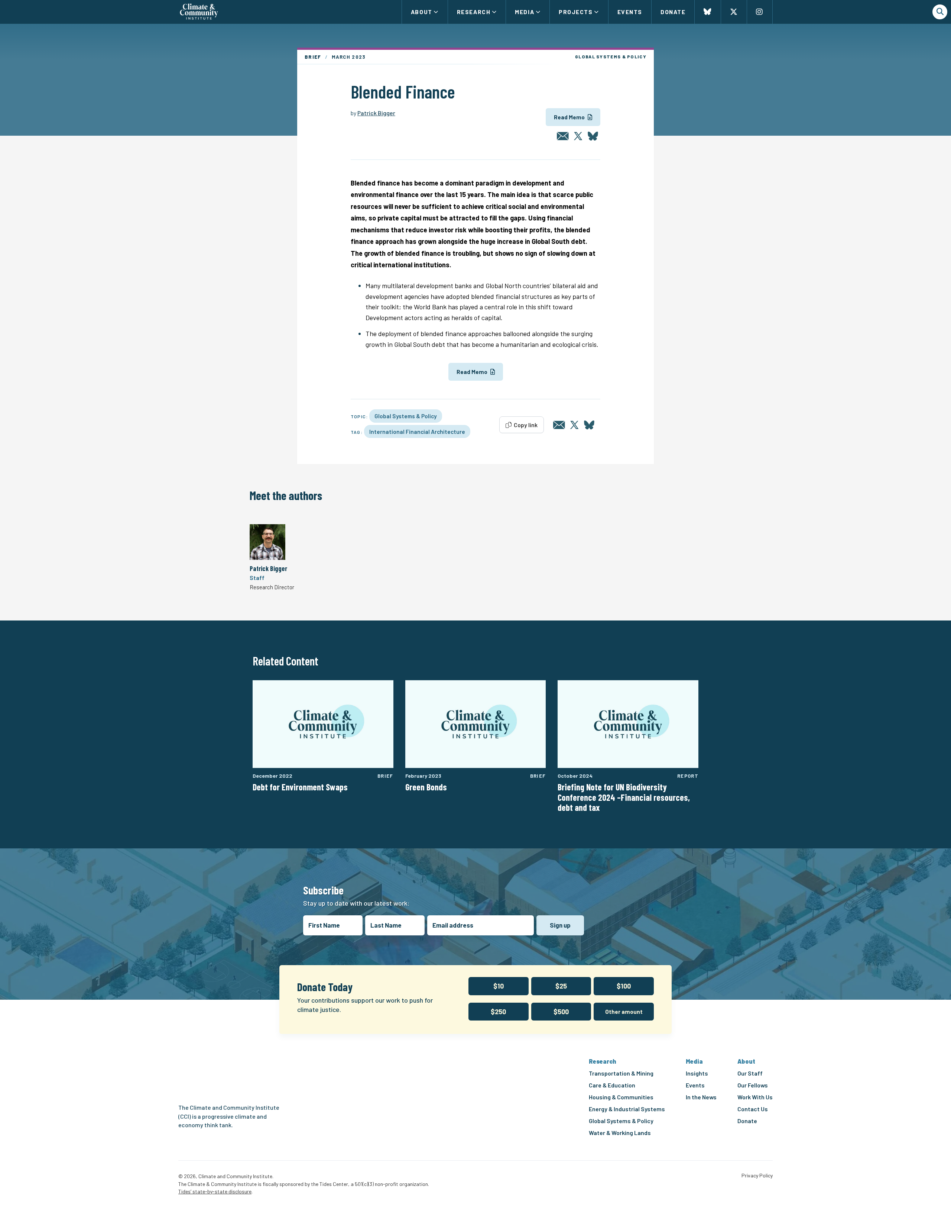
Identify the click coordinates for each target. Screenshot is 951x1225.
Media (524, 11)
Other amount (624, 1011)
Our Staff (750, 1073)
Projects (576, 11)
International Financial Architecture (417, 431)
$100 (624, 986)
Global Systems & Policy (405, 415)
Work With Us (755, 1096)
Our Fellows (752, 1085)
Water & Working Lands (620, 1132)
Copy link (525, 424)
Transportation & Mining (621, 1073)
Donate (672, 11)
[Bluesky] (592, 136)
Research (473, 11)
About (421, 11)
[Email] (563, 136)
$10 (498, 986)
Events (629, 11)
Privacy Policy (757, 1176)
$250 (498, 1012)
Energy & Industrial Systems (627, 1108)
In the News (701, 1096)
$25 (561, 986)
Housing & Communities (621, 1096)
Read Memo (569, 117)
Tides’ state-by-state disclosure (214, 1191)
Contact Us (752, 1108)
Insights (697, 1073)
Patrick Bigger (376, 112)
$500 (561, 1012)
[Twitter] (578, 136)
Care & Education (612, 1085)
